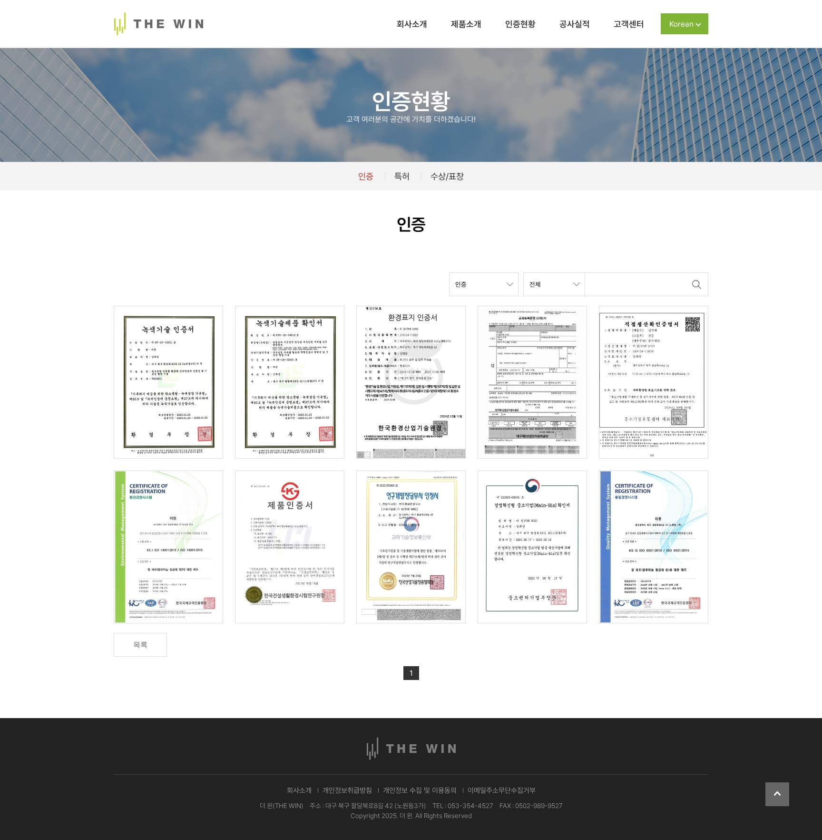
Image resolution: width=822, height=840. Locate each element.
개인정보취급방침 (347, 790)
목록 (140, 644)
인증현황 (520, 24)
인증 (365, 176)
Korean (681, 24)
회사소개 (412, 24)
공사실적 (574, 24)
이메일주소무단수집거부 (502, 790)
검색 (696, 284)
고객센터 (629, 24)
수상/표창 (447, 176)
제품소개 (466, 24)
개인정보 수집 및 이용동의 (420, 790)
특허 (402, 176)
